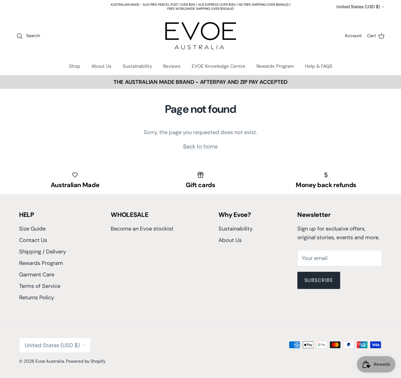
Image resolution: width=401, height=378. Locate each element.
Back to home (200, 143)
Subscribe (318, 277)
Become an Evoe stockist (142, 225)
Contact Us (33, 236)
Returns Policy (36, 294)
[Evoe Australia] (200, 32)
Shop (74, 63)
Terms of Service (39, 282)
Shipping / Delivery (42, 248)
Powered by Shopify (86, 358)
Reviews (172, 63)
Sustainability (137, 63)
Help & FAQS (318, 63)
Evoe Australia (49, 358)
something (204, 7)
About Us (101, 63)
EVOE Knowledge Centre (218, 63)
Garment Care (36, 271)
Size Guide (32, 225)
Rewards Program (275, 63)
